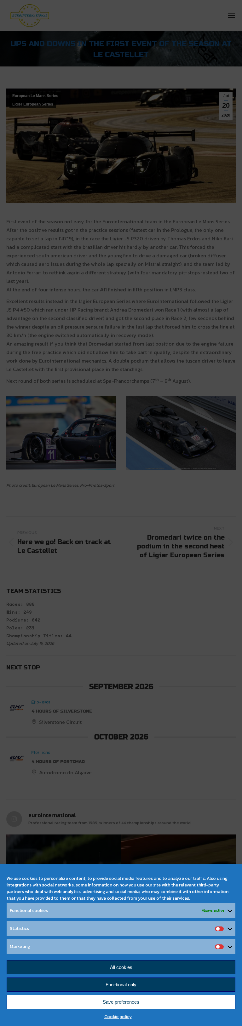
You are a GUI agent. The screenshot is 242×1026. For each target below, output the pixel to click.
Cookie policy (118, 1016)
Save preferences (121, 1002)
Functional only (121, 984)
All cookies (121, 967)
